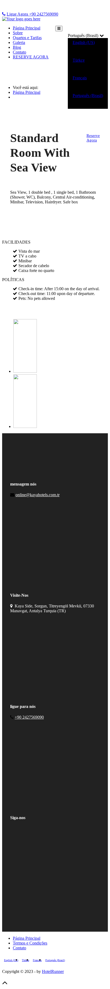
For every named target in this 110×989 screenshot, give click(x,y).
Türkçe (79, 60)
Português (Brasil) (88, 95)
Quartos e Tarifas (27, 37)
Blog (17, 47)
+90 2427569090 (29, 717)
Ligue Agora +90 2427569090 (32, 14)
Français (80, 78)
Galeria (19, 42)
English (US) (84, 42)
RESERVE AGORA (31, 57)
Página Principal (26, 28)
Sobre (18, 33)
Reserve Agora (93, 137)
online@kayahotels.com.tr (37, 494)
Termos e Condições (30, 943)
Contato (19, 52)
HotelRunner (53, 971)
